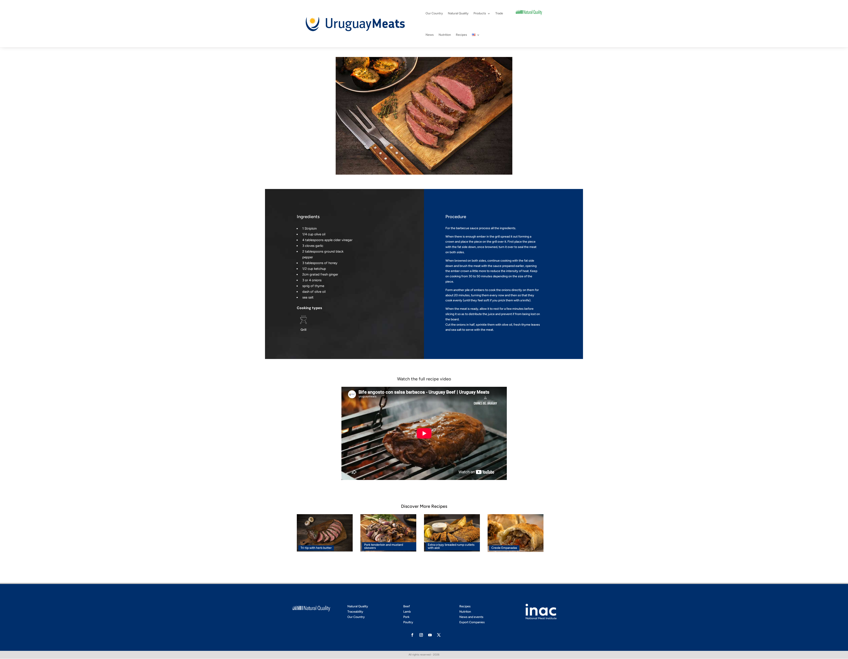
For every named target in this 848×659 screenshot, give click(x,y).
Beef (406, 606)
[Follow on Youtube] (429, 634)
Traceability (355, 612)
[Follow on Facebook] (412, 634)
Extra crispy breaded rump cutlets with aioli (451, 546)
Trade (499, 13)
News (430, 35)
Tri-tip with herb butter (316, 548)
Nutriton (465, 612)
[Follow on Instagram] (421, 634)
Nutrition (445, 35)
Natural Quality (458, 13)
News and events (471, 617)
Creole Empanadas (504, 548)
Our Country (434, 13)
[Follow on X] (438, 634)
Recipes (461, 35)
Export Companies (472, 622)
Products (479, 13)
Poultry (408, 622)
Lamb (407, 612)
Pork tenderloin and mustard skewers (383, 546)
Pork (406, 617)
